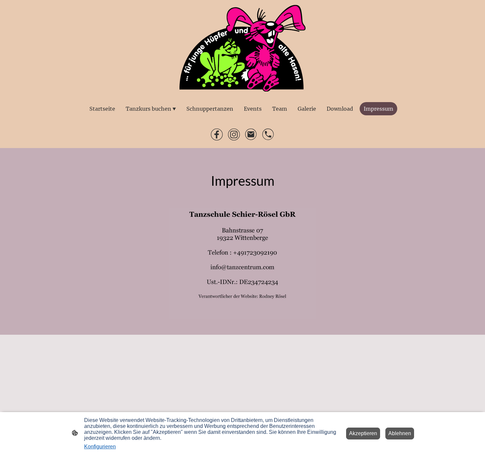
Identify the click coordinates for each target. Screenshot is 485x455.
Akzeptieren (363, 433)
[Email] (251, 134)
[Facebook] (217, 134)
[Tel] (268, 134)
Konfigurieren (100, 446)
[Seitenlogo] (242, 48)
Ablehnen (399, 433)
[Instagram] (234, 134)
